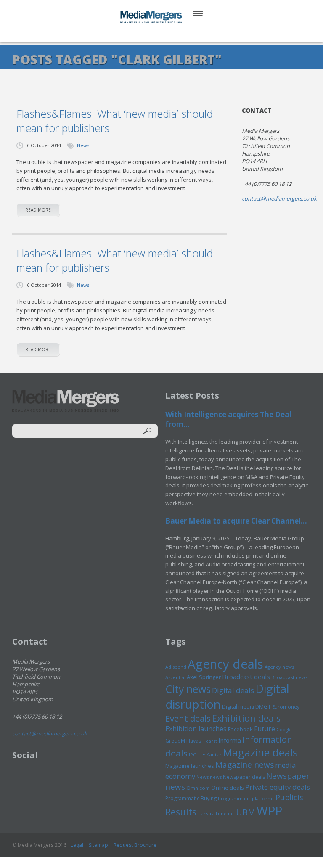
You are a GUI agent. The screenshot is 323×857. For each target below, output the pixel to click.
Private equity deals (277, 787)
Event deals (188, 718)
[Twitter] (149, 33)
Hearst (209, 741)
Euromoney (285, 707)
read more (38, 210)
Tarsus (206, 813)
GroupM (175, 740)
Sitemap (98, 845)
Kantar (214, 754)
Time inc (225, 813)
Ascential (175, 677)
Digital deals (233, 690)
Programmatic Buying (191, 798)
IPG (193, 754)
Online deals (227, 787)
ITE (201, 754)
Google (284, 730)
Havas (193, 740)
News (83, 145)
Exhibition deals (246, 718)
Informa (229, 740)
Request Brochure (135, 845)
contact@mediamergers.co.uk (279, 198)
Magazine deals (260, 752)
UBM (245, 812)
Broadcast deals (246, 676)
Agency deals (225, 664)
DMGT (263, 706)
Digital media (238, 706)
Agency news (279, 667)
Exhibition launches (196, 728)
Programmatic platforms (246, 798)
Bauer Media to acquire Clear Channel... (236, 521)
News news (209, 777)
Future (264, 728)
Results (180, 812)
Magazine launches (189, 766)
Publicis (289, 797)
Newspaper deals (244, 776)
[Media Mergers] (151, 17)
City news (188, 689)
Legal (77, 845)
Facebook (240, 729)
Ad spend (175, 667)
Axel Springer (204, 677)
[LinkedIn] (169, 33)
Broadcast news (289, 677)
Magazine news (244, 764)
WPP (269, 810)
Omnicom (198, 788)
